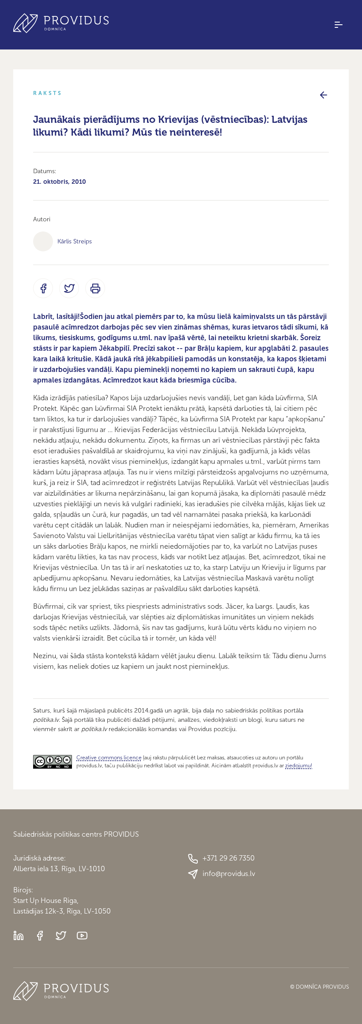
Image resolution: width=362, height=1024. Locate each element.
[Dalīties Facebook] (43, 288)
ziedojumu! (298, 765)
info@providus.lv (229, 873)
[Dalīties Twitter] (69, 288)
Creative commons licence (109, 758)
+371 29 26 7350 (229, 858)
